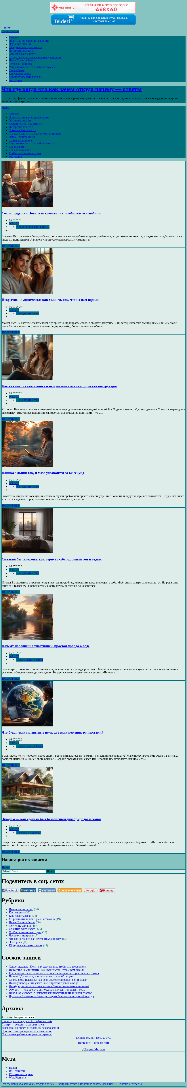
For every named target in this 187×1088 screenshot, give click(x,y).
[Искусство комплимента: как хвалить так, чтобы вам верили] (27, 292)
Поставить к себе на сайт (93, 1042)
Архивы (7, 1017)
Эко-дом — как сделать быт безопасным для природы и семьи (51, 819)
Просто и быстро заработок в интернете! (27, 1031)
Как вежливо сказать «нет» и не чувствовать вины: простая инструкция (59, 386)
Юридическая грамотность (25, 47)
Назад (5, 867)
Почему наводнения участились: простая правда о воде (45, 646)
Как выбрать (16, 70)
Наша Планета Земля (22, 60)
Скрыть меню (10, 31)
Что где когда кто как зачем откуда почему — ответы (71, 89)
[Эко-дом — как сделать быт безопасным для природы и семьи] (27, 811)
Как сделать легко (20, 73)
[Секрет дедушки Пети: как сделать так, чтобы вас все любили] (27, 206)
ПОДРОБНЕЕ (11, 245)
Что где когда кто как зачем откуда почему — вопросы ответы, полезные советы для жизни (58, 1083)
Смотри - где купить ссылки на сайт (24, 1024)
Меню (5, 107)
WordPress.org (17, 1077)
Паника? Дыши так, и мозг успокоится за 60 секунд (43, 473)
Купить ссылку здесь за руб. (93, 1037)
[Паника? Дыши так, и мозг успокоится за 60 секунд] (27, 465)
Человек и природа (21, 63)
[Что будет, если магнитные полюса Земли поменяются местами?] (27, 725)
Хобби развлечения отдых (25, 76)
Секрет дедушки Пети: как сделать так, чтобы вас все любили (51, 213)
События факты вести (22, 53)
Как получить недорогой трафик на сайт (27, 1021)
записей (17, 1070)
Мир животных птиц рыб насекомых (32, 67)
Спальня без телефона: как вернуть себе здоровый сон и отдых (52, 559)
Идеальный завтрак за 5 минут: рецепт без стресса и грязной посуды (51, 996)
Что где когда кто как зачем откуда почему (35, 57)
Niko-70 (14, 223)
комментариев (21, 1074)
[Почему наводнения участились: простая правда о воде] (27, 638)
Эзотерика (15, 80)
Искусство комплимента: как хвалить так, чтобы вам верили (50, 300)
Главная (14, 37)
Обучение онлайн (20, 44)
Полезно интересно (130, 1083)
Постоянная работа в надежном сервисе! (27, 1034)
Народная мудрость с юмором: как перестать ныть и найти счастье (50, 992)
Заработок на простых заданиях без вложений (30, 1027)
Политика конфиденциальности (29, 40)
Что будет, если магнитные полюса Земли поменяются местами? (52, 732)
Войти (13, 1067)
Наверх (6, 27)
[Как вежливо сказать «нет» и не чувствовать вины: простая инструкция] (27, 379)
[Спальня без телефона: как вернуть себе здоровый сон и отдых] (27, 552)
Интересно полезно (21, 50)
